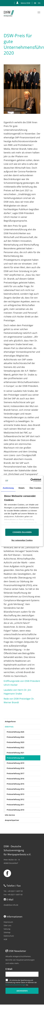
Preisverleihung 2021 (15, 752)
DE (35, 3)
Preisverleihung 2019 (15, 763)
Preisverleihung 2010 (15, 810)
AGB (5, 939)
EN (39, 3)
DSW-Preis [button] (9, 726)
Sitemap (7, 932)
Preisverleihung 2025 (15, 732)
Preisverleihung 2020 (15, 758)
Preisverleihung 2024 (15, 737)
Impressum (8, 922)
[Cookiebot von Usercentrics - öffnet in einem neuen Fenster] (30, 480)
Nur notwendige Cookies (22, 540)
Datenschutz (9, 936)
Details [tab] (22, 488)
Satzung (7, 929)
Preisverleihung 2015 (15, 784)
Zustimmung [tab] (8, 488)
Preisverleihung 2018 (15, 768)
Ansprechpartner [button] (12, 820)
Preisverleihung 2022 (15, 747)
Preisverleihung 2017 (15, 773)
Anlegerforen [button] (10, 721)
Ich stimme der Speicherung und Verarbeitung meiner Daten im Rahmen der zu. (21, 982)
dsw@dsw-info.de (11, 905)
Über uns (7, 925)
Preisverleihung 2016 (15, 778)
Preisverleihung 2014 (15, 789)
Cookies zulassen (22, 532)
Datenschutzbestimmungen (16, 985)
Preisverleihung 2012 (15, 799)
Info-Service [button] (10, 815)
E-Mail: (9, 968)
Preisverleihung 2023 (15, 742)
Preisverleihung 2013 (15, 794)
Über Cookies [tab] (35, 488)
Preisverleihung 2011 (15, 804)
